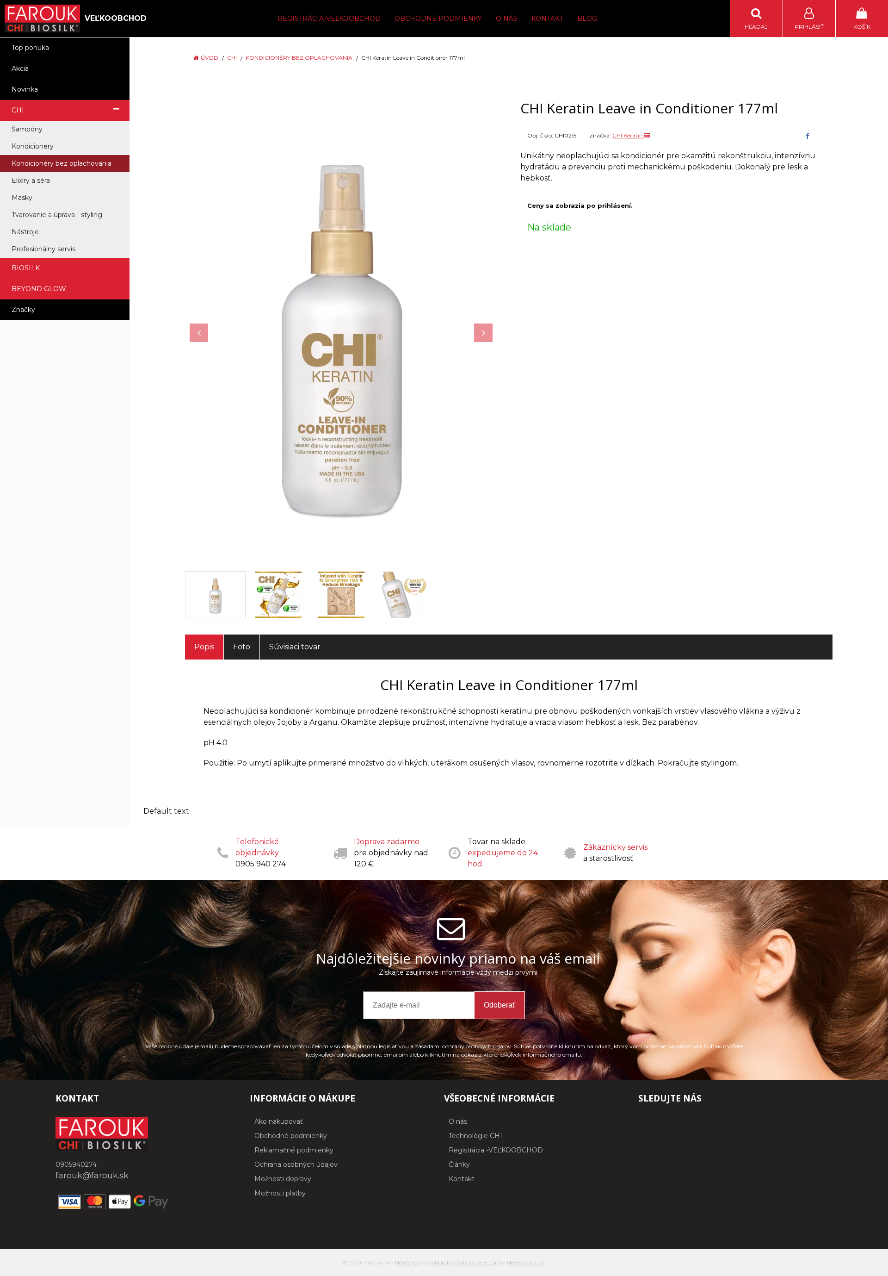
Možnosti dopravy (282, 1179)
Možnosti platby (280, 1193)
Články (459, 1164)
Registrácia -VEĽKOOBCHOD (496, 1150)
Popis (204, 646)
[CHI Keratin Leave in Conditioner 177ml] (341, 328)
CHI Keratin (628, 135)
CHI (232, 57)
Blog (587, 18)
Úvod (209, 57)
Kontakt (547, 18)
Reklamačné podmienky (293, 1150)
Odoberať (499, 1005)
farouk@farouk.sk (92, 1175)
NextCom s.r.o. (526, 1262)
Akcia (20, 68)
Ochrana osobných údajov (296, 1164)
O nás (507, 18)
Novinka (25, 89)
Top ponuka (30, 48)
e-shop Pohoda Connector (462, 1262)
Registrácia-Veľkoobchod (329, 18)
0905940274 (76, 1164)
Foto (241, 646)
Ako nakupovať (278, 1121)
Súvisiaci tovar (295, 646)
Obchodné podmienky (438, 18)
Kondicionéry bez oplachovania (299, 57)
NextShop (408, 1262)
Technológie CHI (475, 1136)
